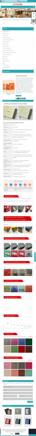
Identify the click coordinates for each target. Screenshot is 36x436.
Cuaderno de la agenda (6, 67)
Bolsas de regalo (5, 58)
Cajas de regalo (5, 56)
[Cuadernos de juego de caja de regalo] (8, 421)
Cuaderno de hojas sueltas (7, 37)
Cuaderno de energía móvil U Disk (8, 50)
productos (6, 19)
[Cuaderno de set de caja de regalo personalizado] (18, 421)
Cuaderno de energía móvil (7, 48)
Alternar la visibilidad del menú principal (33, 7)
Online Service (35, 257)
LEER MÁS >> (30, 336)
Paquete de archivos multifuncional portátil (9, 52)
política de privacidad (19, 431)
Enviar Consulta (18, 95)
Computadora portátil (6, 31)
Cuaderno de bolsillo (6, 33)
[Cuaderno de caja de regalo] (9, 86)
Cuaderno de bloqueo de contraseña (8, 39)
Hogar (3, 19)
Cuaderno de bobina (6, 46)
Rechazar (12, 433)
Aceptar (17, 433)
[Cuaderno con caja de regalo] (28, 421)
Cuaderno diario (5, 35)
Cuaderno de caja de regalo (13, 19)
